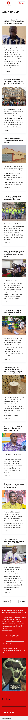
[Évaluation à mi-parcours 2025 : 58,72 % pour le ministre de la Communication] (14, 499)
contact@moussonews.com (15, 641)
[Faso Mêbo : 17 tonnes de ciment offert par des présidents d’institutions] (14, 211)
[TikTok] (10, 712)
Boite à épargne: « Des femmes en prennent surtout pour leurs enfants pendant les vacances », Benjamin (14, 370)
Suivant (22, 601)
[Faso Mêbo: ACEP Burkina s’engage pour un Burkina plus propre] (14, 325)
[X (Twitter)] (5, 712)
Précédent (6, 601)
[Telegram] (13, 712)
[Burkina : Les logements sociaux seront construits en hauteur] (14, 154)
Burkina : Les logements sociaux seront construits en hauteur (13, 140)
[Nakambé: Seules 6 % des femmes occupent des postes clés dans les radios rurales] (14, 35)
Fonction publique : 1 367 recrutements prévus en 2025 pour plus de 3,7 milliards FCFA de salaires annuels (14, 82)
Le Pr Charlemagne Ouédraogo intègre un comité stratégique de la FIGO (14, 541)
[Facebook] (2, 712)
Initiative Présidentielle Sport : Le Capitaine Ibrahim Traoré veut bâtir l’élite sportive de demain (14, 253)
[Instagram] (7, 712)
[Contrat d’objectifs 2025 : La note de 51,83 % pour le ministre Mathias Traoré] (14, 442)
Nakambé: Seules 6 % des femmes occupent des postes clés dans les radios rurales (14, 21)
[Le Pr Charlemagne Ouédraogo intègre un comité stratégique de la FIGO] (14, 554)
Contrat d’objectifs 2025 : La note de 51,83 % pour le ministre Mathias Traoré (13, 428)
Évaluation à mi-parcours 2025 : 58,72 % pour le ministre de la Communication (14, 486)
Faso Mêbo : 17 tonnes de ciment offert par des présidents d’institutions (12, 197)
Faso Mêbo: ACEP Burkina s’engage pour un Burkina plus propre (12, 312)
